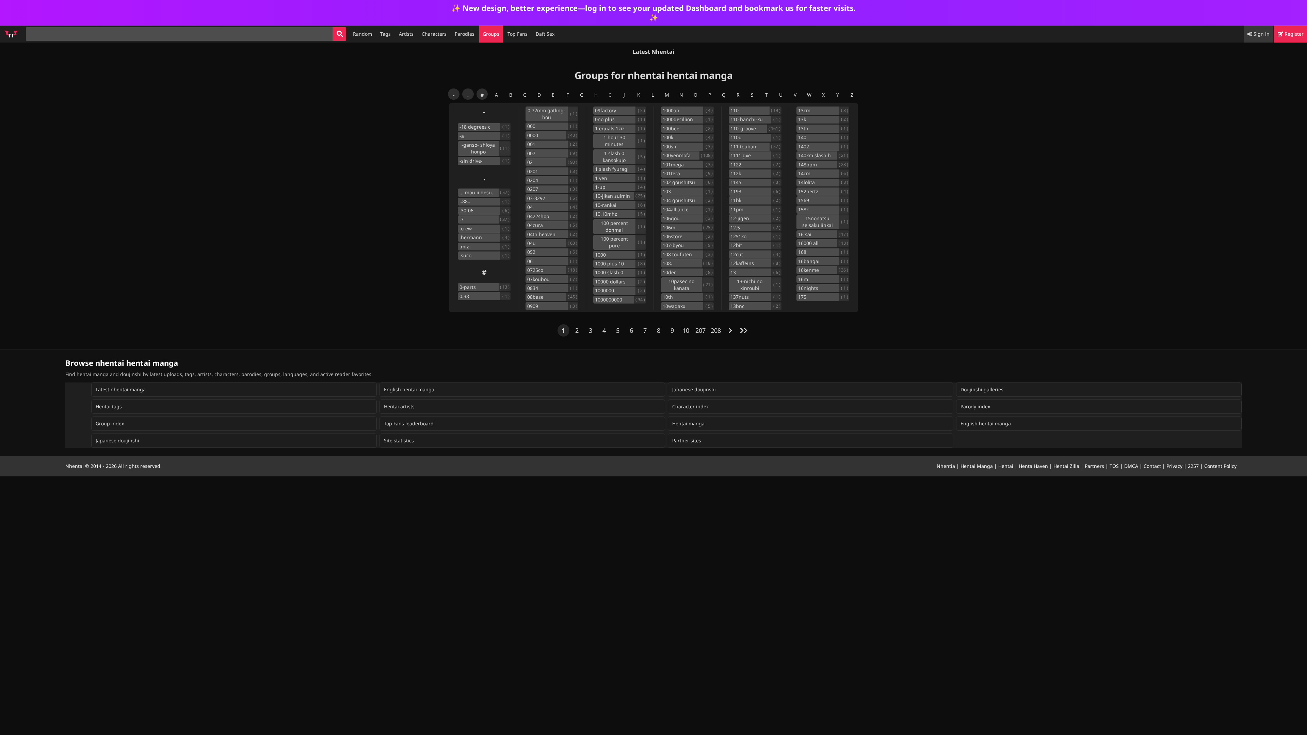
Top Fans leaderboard (409, 423)
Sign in (1261, 34)
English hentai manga (409, 389)
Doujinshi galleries (982, 389)
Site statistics (399, 440)
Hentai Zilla (1066, 466)
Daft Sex (545, 34)
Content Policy (1220, 466)
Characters (434, 34)
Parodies (464, 34)
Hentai (1005, 466)
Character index (690, 406)
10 (685, 330)
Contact (1152, 466)
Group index (110, 423)
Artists (406, 34)
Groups (491, 34)
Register (1293, 34)
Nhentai (74, 466)
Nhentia (946, 466)
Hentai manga (688, 423)
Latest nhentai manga (121, 389)
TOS (1114, 466)
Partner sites (686, 440)
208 (716, 330)
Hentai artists (399, 406)
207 (700, 330)
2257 (1193, 466)
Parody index (975, 406)
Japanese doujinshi (694, 389)
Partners (1094, 466)
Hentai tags (109, 406)
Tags (385, 34)
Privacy (1174, 466)
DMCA (1131, 466)
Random (362, 34)
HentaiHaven (1033, 466)
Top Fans (517, 34)
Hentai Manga (977, 466)
